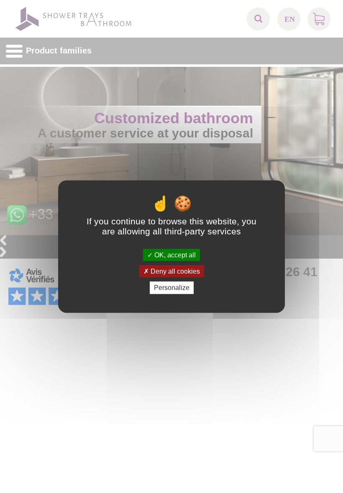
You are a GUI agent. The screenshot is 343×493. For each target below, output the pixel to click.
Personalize (171, 287)
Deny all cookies (174, 271)
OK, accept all (174, 255)
